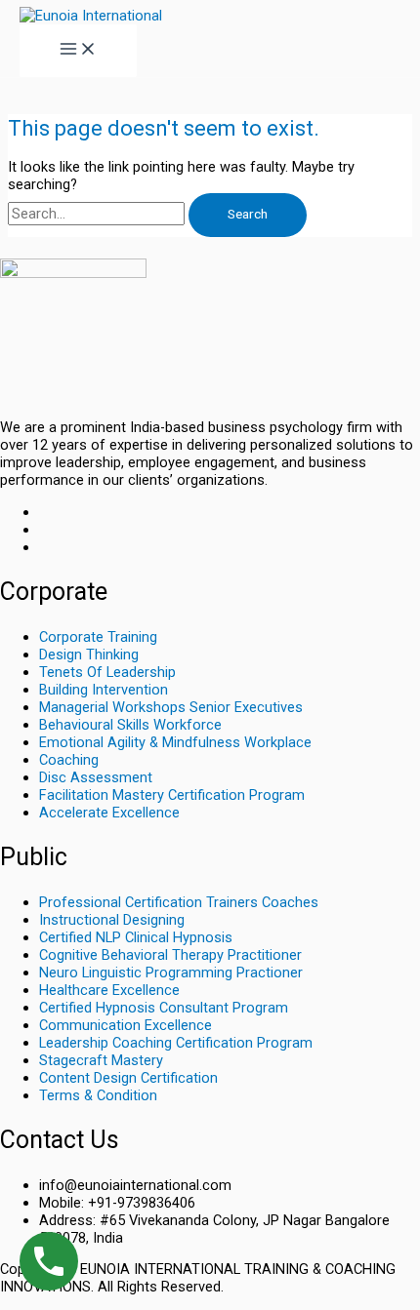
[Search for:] (98, 213)
